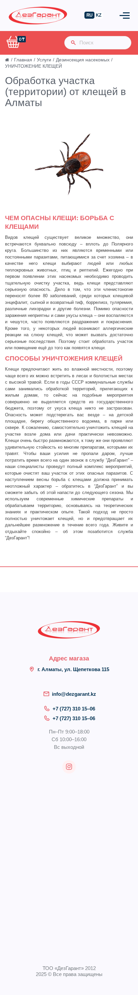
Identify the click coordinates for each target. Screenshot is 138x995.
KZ (98, 15)
